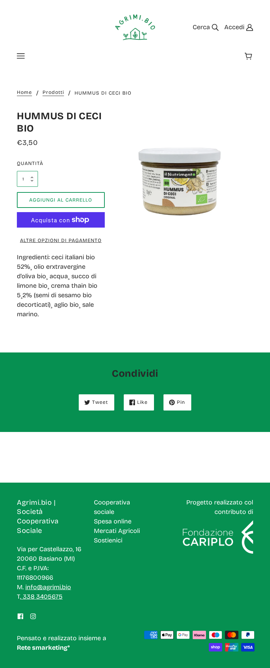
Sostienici (108, 540)
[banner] (135, 27)
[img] (20, 616)
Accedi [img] (235, 27)
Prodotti (53, 92)
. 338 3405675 (41, 596)
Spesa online (112, 521)
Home (24, 92)
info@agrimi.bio (48, 587)
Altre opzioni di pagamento (61, 240)
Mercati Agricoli (117, 531)
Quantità (27, 163)
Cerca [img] (202, 27)
